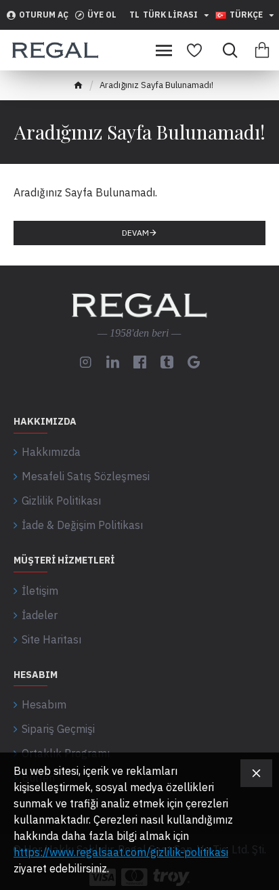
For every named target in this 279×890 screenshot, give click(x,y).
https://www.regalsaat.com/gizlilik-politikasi (121, 852)
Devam (135, 233)
